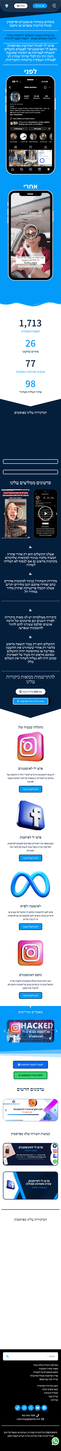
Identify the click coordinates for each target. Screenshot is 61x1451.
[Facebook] (44, 1408)
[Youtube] (38, 1408)
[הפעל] (45, 513)
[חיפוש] (7, 1356)
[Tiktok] (18, 1408)
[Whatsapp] (31, 1408)
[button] (54, 6)
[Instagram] (24, 1408)
